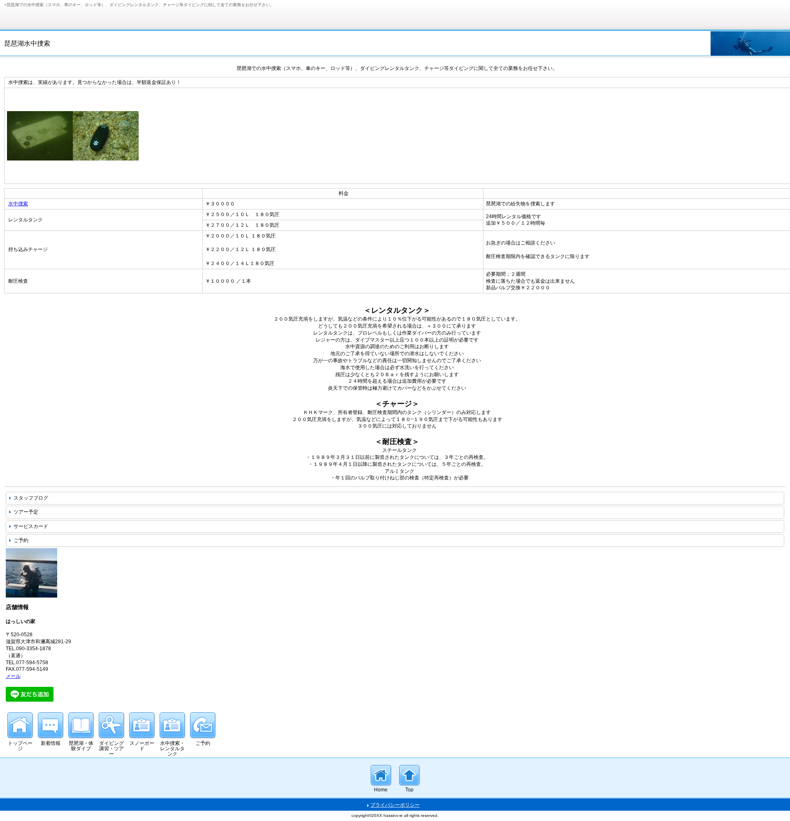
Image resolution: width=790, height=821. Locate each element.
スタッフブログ (31, 498)
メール (13, 676)
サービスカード (31, 526)
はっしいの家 (66, 14)
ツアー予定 (26, 512)
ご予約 (21, 540)
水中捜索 (18, 204)
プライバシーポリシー (395, 805)
